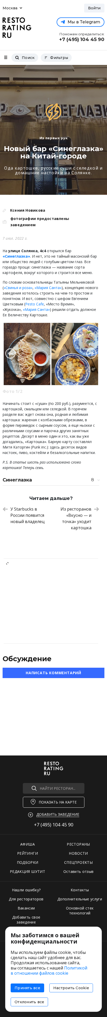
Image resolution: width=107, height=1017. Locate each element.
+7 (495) (53, 824)
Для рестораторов (26, 898)
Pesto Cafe (34, 304)
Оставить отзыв (78, 871)
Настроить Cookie (71, 988)
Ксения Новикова (27, 210)
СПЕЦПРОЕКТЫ (78, 862)
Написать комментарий (53, 672)
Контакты (80, 889)
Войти (94, 8)
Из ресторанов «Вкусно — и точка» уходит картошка (76, 518)
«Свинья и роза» (18, 287)
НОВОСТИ (78, 853)
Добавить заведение (57, 814)
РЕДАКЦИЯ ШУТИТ (27, 871)
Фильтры (59, 57)
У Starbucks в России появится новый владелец (27, 515)
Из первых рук (53, 138)
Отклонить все (29, 1002)
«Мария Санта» (48, 287)
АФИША (27, 844)
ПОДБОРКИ (27, 862)
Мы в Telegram (84, 21)
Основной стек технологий (80, 910)
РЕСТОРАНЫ (78, 844)
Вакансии (26, 908)
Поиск (28, 57)
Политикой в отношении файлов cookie (49, 970)
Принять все (27, 988)
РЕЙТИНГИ (27, 853)
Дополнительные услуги (79, 898)
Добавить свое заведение (26, 920)
